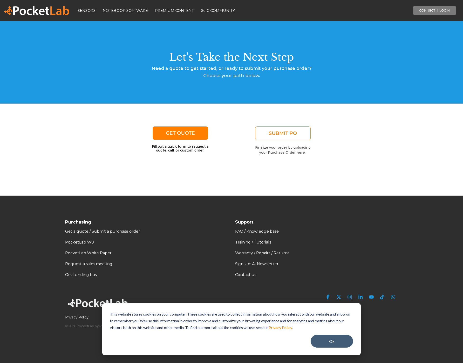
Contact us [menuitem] (245, 274)
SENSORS (86, 10)
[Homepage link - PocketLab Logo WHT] (99, 309)
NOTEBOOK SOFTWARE (125, 10)
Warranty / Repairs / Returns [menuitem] (262, 253)
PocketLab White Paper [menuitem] (88, 253)
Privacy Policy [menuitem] (77, 317)
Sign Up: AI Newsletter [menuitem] (257, 264)
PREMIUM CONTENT (174, 10)
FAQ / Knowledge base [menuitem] (257, 231)
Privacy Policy (280, 327)
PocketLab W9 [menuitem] (79, 242)
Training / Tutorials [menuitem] (253, 242)
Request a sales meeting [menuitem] (88, 264)
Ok (331, 341)
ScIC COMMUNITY (218, 10)
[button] (328, 297)
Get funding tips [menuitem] (81, 274)
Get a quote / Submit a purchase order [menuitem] (102, 231)
